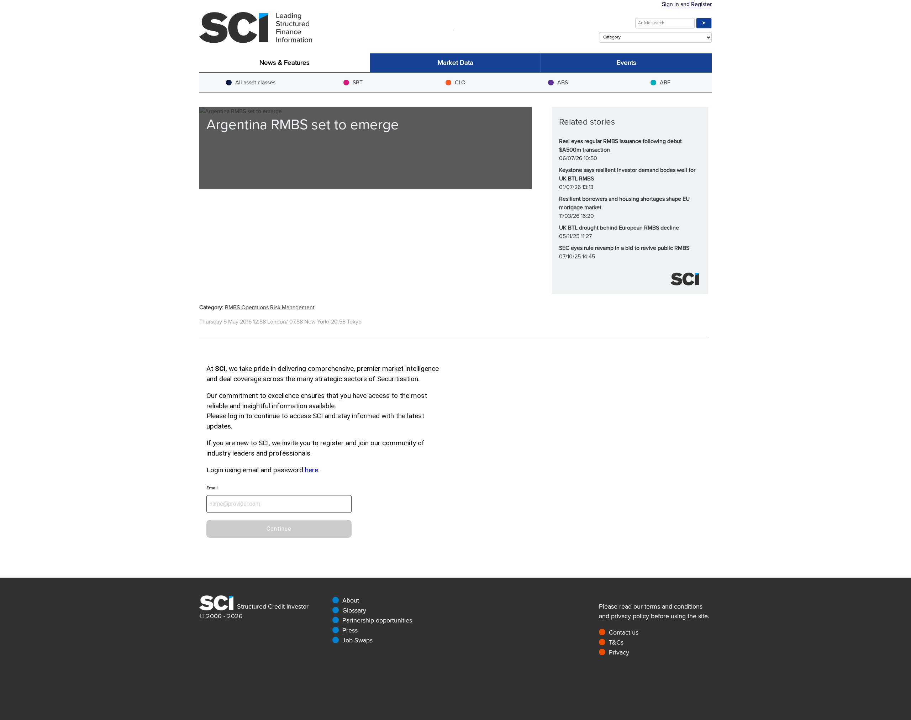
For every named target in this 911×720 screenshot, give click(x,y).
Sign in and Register (687, 4)
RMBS (232, 307)
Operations (255, 307)
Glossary (354, 610)
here (311, 470)
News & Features (284, 63)
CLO (460, 82)
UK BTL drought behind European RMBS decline (619, 227)
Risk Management (292, 307)
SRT (358, 82)
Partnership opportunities (377, 620)
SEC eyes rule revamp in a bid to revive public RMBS (624, 248)
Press (350, 630)
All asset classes (255, 82)
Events (626, 63)
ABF (665, 82)
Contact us (623, 632)
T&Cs (616, 642)
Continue (279, 528)
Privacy (619, 652)
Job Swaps (357, 640)
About (350, 600)
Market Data (455, 63)
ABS (562, 82)
